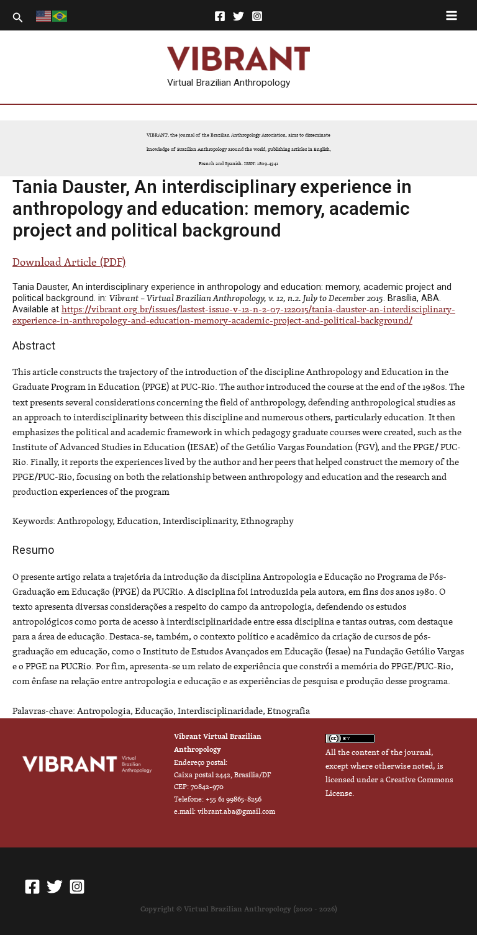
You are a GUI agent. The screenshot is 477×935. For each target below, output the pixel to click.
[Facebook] (219, 16)
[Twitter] (238, 16)
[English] (44, 15)
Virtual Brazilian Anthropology (228, 82)
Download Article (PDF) (69, 261)
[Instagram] (257, 16)
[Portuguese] (60, 15)
